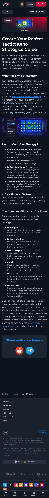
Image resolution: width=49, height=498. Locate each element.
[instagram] (16, 485)
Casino (8, 21)
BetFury (6, 394)
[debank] (5, 490)
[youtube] (42, 485)
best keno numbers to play (26, 96)
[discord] (26, 485)
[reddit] (31, 485)
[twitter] (10, 485)
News (15, 394)
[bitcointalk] (21, 485)
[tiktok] (36, 485)
